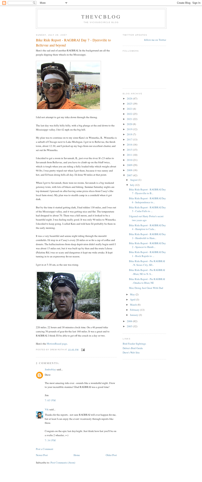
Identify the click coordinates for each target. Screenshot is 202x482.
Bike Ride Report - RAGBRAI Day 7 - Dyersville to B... (147, 191)
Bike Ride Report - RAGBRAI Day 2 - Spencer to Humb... (147, 245)
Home (77, 455)
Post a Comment (44, 449)
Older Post (111, 455)
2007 (130, 175)
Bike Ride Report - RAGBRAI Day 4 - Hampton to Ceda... (147, 227)
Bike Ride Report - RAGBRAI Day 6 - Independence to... (147, 200)
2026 (130, 98)
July (132, 185)
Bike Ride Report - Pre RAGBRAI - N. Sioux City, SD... (147, 263)
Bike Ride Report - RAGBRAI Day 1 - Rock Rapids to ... (147, 254)
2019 (130, 129)
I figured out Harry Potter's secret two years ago (146, 218)
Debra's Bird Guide (133, 348)
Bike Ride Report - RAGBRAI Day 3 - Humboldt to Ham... (147, 236)
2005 (130, 326)
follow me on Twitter (155, 40)
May (133, 294)
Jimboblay (50, 369)
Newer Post (42, 455)
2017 (130, 139)
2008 (130, 170)
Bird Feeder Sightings (134, 343)
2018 (130, 134)
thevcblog (101, 16)
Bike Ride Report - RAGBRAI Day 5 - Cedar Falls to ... (147, 209)
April (133, 299)
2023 (130, 108)
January (134, 315)
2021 (130, 119)
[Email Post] (82, 350)
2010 (130, 160)
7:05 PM (50, 400)
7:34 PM (50, 440)
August (134, 180)
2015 (130, 149)
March (133, 304)
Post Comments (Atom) (62, 462)
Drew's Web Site (131, 352)
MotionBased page (57, 343)
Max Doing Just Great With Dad (146, 288)
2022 (130, 114)
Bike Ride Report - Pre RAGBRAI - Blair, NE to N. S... (147, 272)
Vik (47, 409)
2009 (130, 165)
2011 (130, 155)
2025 (130, 103)
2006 (130, 321)
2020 (130, 124)
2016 (130, 144)
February (135, 309)
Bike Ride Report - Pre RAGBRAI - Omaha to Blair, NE (147, 281)
